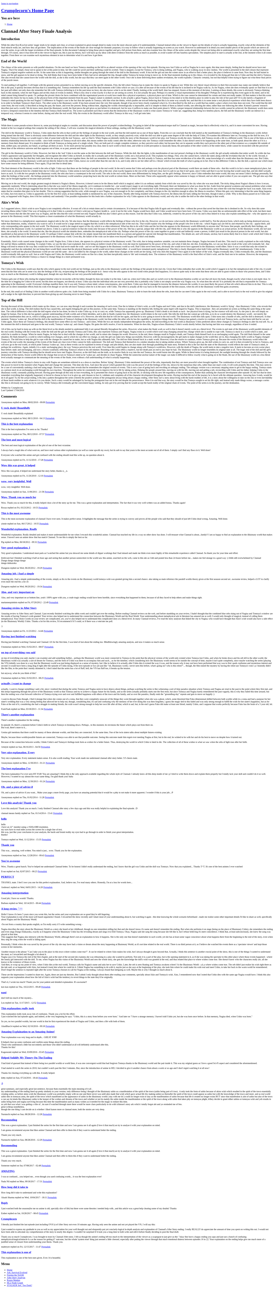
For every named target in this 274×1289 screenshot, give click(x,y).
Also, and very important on (17, 592)
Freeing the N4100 (15, 1275)
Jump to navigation (9, 3)
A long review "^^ (12, 908)
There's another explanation (17, 714)
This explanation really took (17, 1008)
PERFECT (7, 876)
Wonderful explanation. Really (19, 529)
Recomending (9, 1119)
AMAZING (8, 1171)
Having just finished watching (18, 636)
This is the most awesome (15, 513)
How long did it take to (14, 1187)
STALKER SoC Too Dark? (19, 1285)
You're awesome (10, 860)
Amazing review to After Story (19, 607)
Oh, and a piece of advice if (17, 786)
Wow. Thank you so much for (18, 497)
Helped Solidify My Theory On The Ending (26, 1057)
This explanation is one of (16, 1252)
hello (4, 818)
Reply (4, 1202)
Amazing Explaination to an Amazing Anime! (28, 1031)
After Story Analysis (16, 1277)
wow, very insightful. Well (16, 481)
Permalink (50, 402)
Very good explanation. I (15, 547)
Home (9, 24)
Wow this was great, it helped (18, 465)
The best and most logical (16, 439)
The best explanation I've (16, 768)
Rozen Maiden (13, 1280)
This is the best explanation (17, 423)
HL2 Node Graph (15, 1283)
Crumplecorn (9, 1218)
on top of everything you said (18, 652)
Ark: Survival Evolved (17, 1272)
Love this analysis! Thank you (19, 802)
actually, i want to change (16, 683)
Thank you (7, 844)
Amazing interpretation (15, 892)
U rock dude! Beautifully (15, 407)
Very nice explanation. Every (18, 752)
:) (2, 1083)
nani (3, 992)
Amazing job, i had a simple (17, 573)
